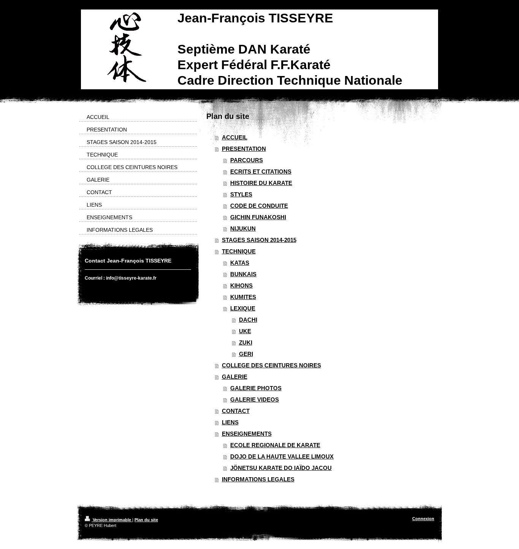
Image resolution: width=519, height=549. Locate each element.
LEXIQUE (242, 308)
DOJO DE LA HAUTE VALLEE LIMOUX (282, 456)
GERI (246, 354)
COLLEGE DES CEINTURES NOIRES (271, 365)
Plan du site (146, 519)
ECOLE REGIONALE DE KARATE (275, 445)
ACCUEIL (234, 137)
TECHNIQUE (239, 251)
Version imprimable (112, 519)
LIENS (230, 422)
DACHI (248, 319)
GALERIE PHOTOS (256, 388)
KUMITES (243, 297)
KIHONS (241, 285)
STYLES (241, 194)
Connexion (423, 518)
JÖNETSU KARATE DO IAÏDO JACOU (281, 468)
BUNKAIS (243, 274)
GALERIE (234, 376)
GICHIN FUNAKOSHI (258, 217)
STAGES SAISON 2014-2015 (259, 240)
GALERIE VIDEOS (254, 399)
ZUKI (245, 342)
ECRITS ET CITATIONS (260, 171)
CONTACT (236, 411)
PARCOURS (246, 160)
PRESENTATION (244, 149)
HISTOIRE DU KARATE (261, 183)
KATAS (239, 262)
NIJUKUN (243, 228)
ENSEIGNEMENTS (247, 433)
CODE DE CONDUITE (259, 206)
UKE (245, 331)
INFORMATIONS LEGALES (258, 479)
